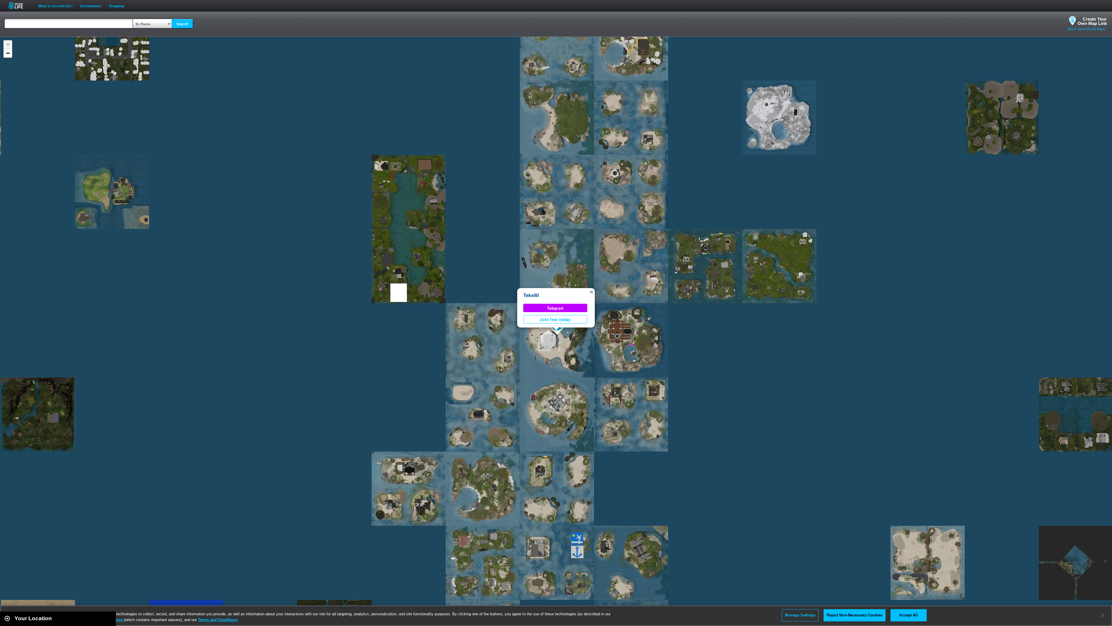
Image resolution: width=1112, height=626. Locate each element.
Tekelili (531, 295)
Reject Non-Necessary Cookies (854, 615)
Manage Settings (800, 615)
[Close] (1102, 615)
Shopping (116, 5)
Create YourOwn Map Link (1092, 21)
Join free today (555, 319)
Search (182, 24)
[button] (591, 291)
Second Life (19, 5)
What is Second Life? (55, 5)
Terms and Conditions (217, 620)
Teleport (555, 308)
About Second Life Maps (1086, 29)
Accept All (908, 615)
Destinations (90, 5)
